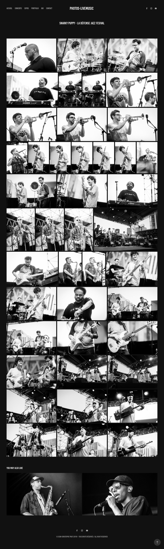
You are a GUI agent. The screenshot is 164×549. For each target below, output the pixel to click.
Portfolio (35, 8)
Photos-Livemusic (81, 8)
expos (26, 8)
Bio (42, 8)
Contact (49, 8)
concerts (18, 8)
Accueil (9, 8)
